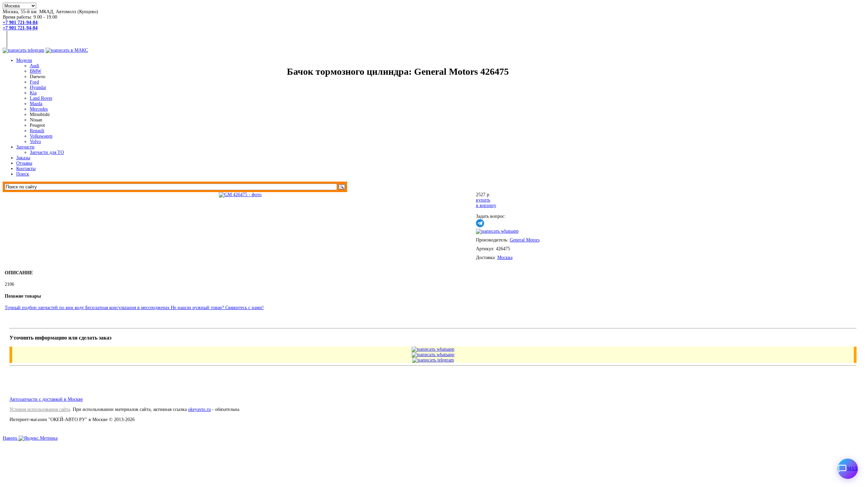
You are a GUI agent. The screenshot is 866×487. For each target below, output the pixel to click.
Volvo (35, 141)
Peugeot (37, 125)
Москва (504, 257)
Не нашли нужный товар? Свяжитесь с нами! (217, 307)
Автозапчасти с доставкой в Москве (46, 399)
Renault (37, 130)
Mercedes (39, 109)
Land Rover (41, 98)
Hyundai (38, 87)
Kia (33, 92)
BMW (35, 71)
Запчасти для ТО (47, 152)
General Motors (525, 239)
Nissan (36, 119)
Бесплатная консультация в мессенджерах (128, 307)
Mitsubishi (40, 114)
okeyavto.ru (199, 409)
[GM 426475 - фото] (240, 194)
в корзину (486, 205)
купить (483, 200)
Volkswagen (41, 136)
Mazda (36, 103)
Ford (34, 82)
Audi (34, 65)
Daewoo (37, 76)
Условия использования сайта (39, 409)
